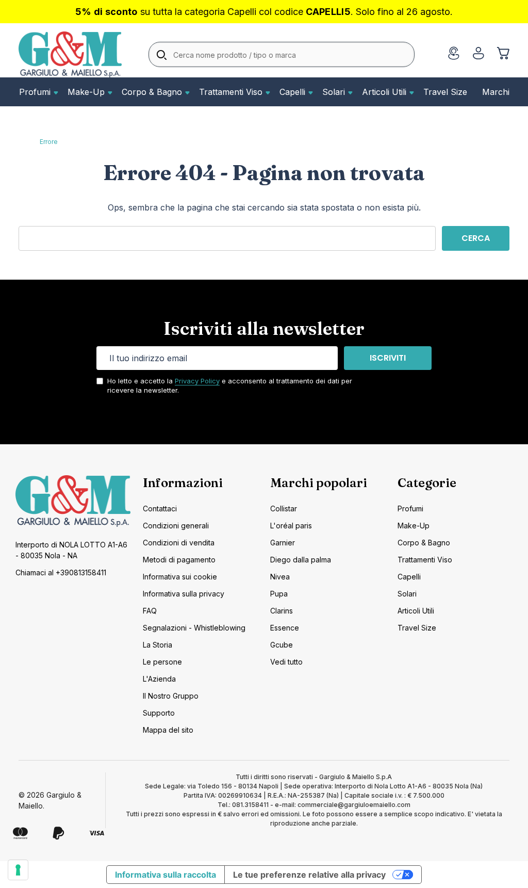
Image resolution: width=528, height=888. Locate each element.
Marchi (495, 92)
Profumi (35, 92)
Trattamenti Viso (230, 92)
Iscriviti (388, 358)
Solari (333, 92)
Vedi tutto (286, 661)
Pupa (279, 593)
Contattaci (160, 508)
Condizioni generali (176, 525)
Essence (284, 627)
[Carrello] (503, 53)
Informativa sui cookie (180, 576)
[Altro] (55, 91)
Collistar (283, 508)
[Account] (454, 54)
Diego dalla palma (300, 559)
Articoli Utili (384, 92)
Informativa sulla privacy (183, 593)
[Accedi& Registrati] (478, 53)
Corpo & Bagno (152, 92)
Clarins (281, 610)
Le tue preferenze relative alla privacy (309, 874)
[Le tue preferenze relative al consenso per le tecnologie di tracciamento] (18, 870)
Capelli (292, 92)
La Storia (157, 644)
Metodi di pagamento (179, 559)
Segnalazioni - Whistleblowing (194, 627)
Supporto (159, 712)
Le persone (162, 661)
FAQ (150, 610)
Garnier (282, 542)
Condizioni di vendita (178, 542)
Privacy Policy (197, 381)
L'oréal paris (291, 525)
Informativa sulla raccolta (165, 874)
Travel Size (445, 92)
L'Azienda (159, 678)
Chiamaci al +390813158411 (60, 572)
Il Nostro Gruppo (171, 695)
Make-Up (86, 92)
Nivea (280, 576)
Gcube (281, 644)
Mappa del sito (168, 729)
